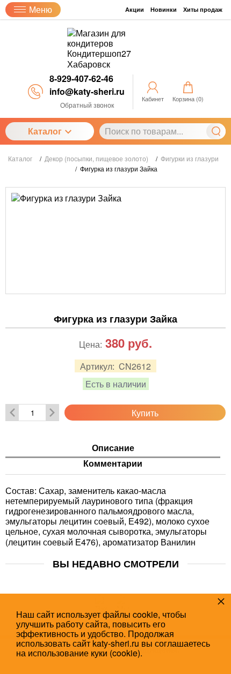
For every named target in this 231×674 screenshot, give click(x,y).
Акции (134, 9)
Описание (113, 448)
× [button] (221, 601)
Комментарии (112, 463)
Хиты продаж (202, 9)
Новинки (163, 9)
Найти (216, 131)
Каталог (45, 131)
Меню (40, 9)
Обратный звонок (87, 104)
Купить (145, 413)
